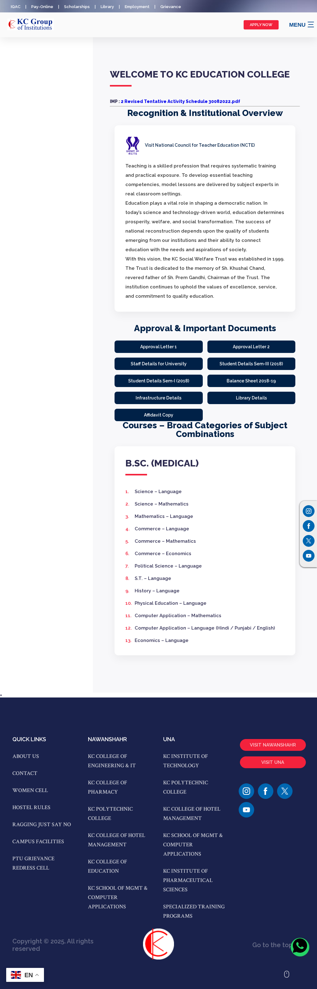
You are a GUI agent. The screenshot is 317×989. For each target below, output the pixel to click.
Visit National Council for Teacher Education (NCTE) (199, 145)
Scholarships (77, 6)
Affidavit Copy (158, 414)
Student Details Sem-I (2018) (158, 380)
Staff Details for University (159, 363)
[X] (285, 791)
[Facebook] (265, 791)
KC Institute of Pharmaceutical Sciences (188, 880)
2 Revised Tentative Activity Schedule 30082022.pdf (180, 101)
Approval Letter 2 (251, 346)
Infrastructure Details (158, 397)
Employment (137, 6)
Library (107, 6)
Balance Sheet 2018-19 (251, 380)
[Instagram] (309, 511)
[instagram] (246, 791)
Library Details (251, 397)
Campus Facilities (38, 841)
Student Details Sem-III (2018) (251, 363)
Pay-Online (42, 6)
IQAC (15, 6)
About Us (25, 756)
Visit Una (272, 762)
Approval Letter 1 (158, 346)
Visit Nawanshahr (273, 745)
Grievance (170, 6)
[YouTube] (246, 809)
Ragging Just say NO (41, 824)
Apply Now (261, 25)
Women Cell (30, 790)
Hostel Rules (31, 807)
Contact (24, 773)
